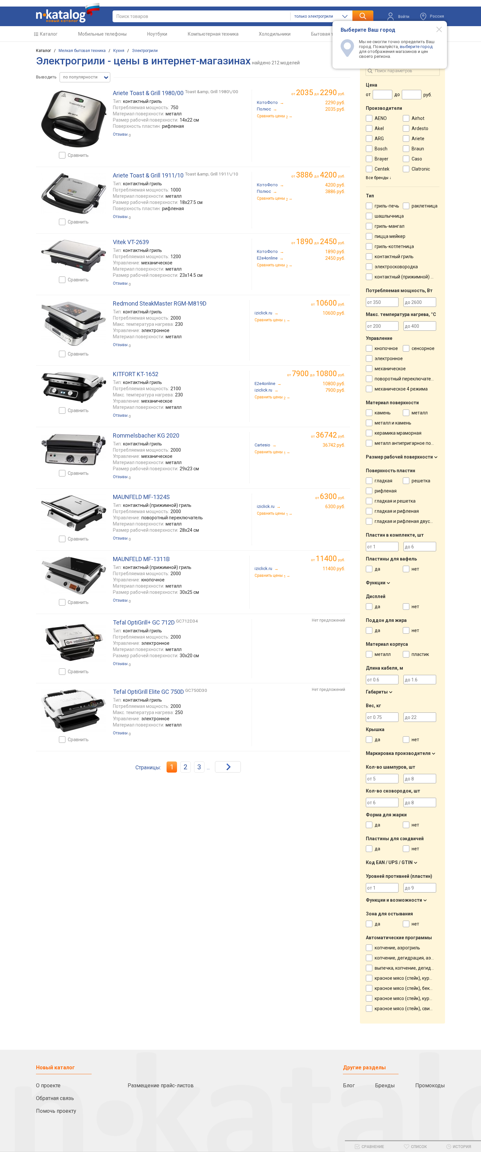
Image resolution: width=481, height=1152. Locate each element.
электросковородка (396, 266)
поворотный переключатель (405, 378)
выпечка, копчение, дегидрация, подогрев (421, 968)
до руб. (320, 92)
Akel (379, 128)
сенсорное (423, 348)
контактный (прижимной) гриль (409, 276)
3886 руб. (335, 191)
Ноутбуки (157, 34)
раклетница (424, 206)
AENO (381, 118)
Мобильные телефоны (102, 34)
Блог (349, 1085)
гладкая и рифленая (397, 511)
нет (415, 569)
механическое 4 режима (401, 389)
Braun (418, 148)
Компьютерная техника (213, 34)
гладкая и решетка (395, 501)
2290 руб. (335, 102)
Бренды (385, 1085)
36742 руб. (334, 445)
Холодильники (275, 34)
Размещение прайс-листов (161, 1085)
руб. (330, 303)
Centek (382, 169)
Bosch (381, 148)
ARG (379, 138)
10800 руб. (334, 383)
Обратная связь (55, 1098)
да (377, 569)
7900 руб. (335, 390)
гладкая (383, 480)
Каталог (49, 34)
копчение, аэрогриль (397, 947)
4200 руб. (335, 185)
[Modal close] (435, 29)
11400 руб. (334, 568)
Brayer (381, 158)
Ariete (418, 138)
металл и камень (393, 423)
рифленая (386, 490)
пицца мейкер (390, 236)
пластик (420, 654)
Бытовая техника (329, 34)
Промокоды (430, 1085)
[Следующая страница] (228, 767)
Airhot (418, 118)
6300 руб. (335, 506)
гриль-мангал (389, 226)
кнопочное (386, 348)
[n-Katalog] (67, 13)
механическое (390, 368)
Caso (417, 158)
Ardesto (420, 128)
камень (383, 412)
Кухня (118, 50)
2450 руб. (335, 258)
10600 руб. (334, 313)
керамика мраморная (398, 433)
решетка (421, 480)
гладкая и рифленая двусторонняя (413, 521)
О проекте (48, 1085)
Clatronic (421, 169)
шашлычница (389, 216)
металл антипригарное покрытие (411, 443)
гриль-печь (387, 206)
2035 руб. (335, 109)
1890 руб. (335, 251)
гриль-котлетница (394, 246)
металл (420, 412)
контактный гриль (394, 256)
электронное (389, 358)
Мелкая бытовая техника (82, 50)
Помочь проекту (56, 1111)
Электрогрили (145, 50)
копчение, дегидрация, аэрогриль (412, 957)
